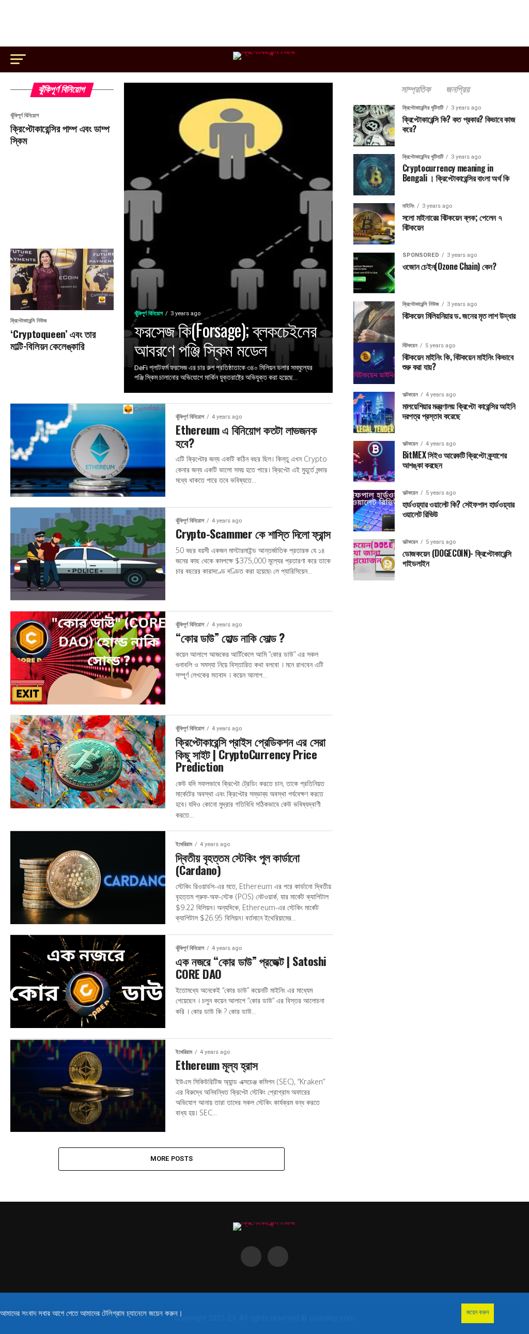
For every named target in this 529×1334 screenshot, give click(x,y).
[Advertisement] (264, 23)
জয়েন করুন (477, 1312)
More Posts (171, 1158)
